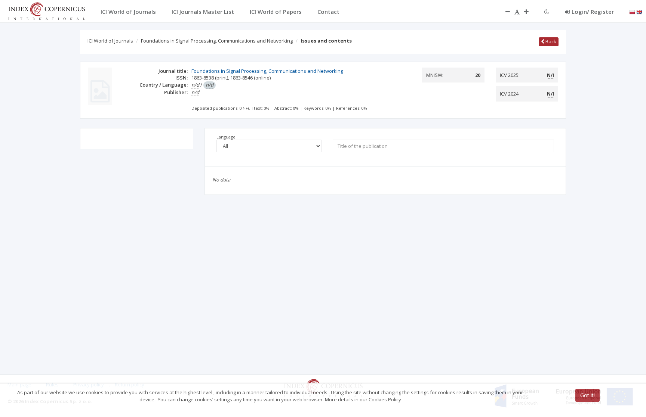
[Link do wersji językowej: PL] (632, 11)
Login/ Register (593, 11)
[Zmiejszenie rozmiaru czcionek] (504, 11)
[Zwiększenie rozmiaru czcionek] (530, 11)
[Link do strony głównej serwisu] (46, 10)
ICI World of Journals (110, 40)
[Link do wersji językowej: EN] (639, 11)
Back (550, 41)
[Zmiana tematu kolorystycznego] (546, 11)
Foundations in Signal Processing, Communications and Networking (217, 40)
